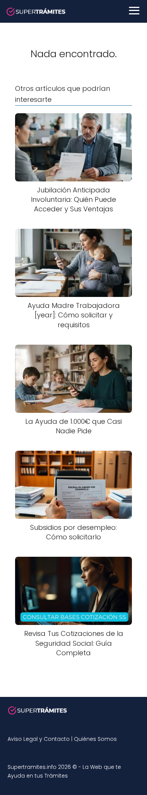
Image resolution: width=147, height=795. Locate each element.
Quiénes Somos (95, 739)
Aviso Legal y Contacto (39, 739)
